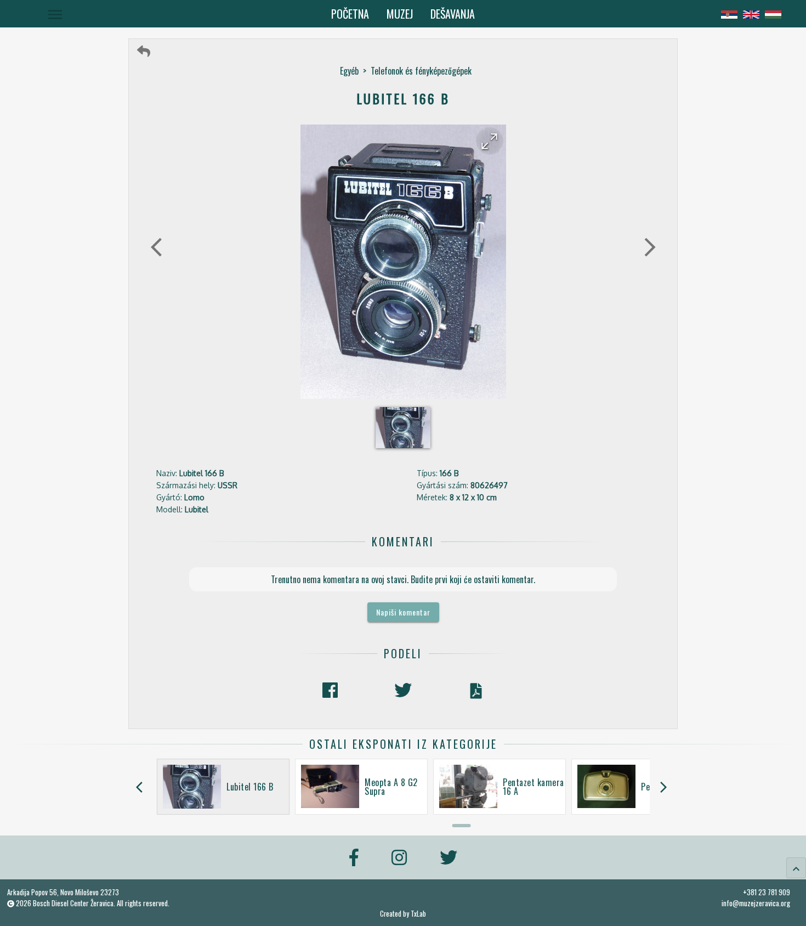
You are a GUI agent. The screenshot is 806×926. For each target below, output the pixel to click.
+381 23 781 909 (766, 892)
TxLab (418, 913)
